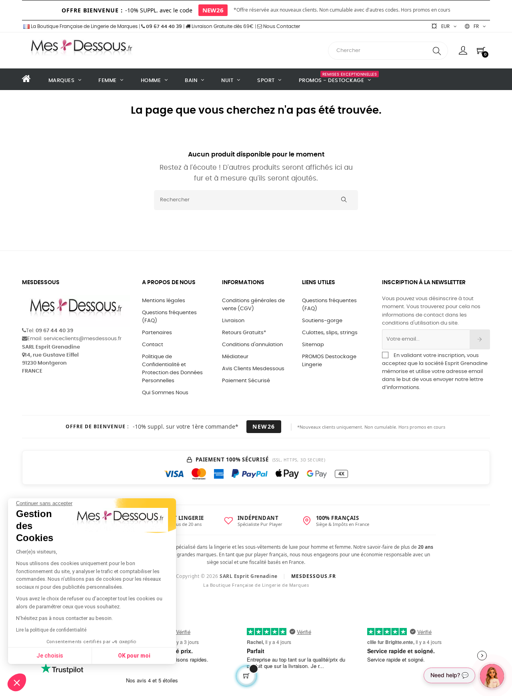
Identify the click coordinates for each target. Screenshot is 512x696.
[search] (437, 51)
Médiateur (235, 356)
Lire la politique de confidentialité (51, 630)
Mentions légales (163, 300)
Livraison (233, 320)
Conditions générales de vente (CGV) (253, 304)
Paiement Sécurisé (246, 380)
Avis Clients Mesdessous (253, 368)
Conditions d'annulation (252, 344)
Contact (152, 344)
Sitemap (313, 344)
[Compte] (463, 50)
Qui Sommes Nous (165, 392)
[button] (16, 682)
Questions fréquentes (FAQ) (169, 316)
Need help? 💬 (449, 675)
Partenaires (157, 332)
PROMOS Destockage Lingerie (329, 360)
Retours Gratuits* (244, 332)
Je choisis (49, 655)
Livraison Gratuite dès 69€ (222, 26)
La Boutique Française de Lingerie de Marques (84, 26)
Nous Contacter (281, 26)
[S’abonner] (480, 339)
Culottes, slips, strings (330, 332)
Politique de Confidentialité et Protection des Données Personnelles (172, 368)
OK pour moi (134, 655)
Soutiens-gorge (322, 320)
